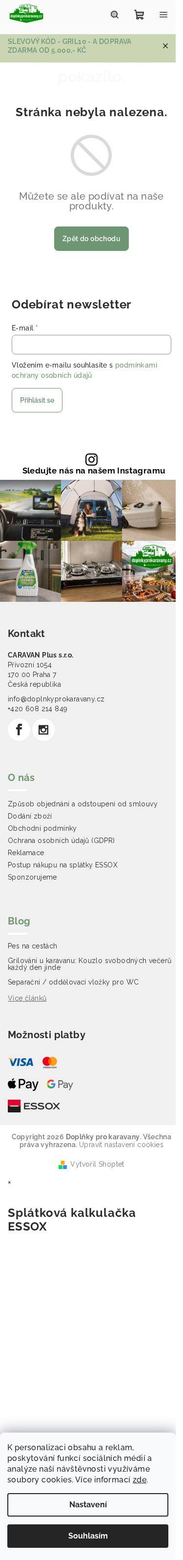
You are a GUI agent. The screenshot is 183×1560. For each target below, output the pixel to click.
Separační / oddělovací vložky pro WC (73, 982)
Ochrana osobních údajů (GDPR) (61, 840)
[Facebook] (19, 729)
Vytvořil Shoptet (97, 1164)
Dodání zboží (30, 816)
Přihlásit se (37, 400)
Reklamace (26, 853)
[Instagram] (43, 729)
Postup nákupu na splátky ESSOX (63, 865)
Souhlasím (88, 1535)
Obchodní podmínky (42, 828)
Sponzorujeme (32, 877)
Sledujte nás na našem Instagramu (94, 471)
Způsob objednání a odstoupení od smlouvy (83, 804)
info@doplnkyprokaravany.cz (56, 699)
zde (139, 1479)
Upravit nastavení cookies (121, 1145)
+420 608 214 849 (37, 709)
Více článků (27, 998)
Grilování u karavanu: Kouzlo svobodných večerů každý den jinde (89, 964)
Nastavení (88, 1504)
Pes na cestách (33, 946)
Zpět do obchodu (91, 239)
